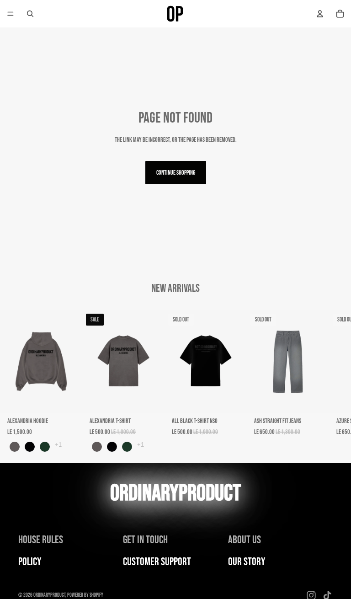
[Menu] (10, 13)
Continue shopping (175, 172)
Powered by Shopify (85, 595)
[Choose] (68, 398)
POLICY (29, 561)
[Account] (320, 14)
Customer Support (157, 561)
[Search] (30, 14)
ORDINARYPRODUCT (49, 595)
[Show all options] (58, 445)
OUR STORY (246, 561)
